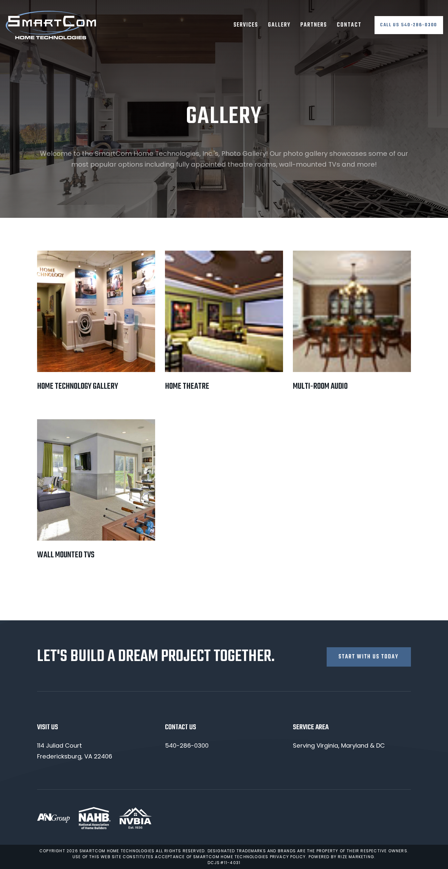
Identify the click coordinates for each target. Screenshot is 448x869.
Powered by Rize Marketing (341, 856)
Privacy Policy (288, 856)
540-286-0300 (187, 745)
